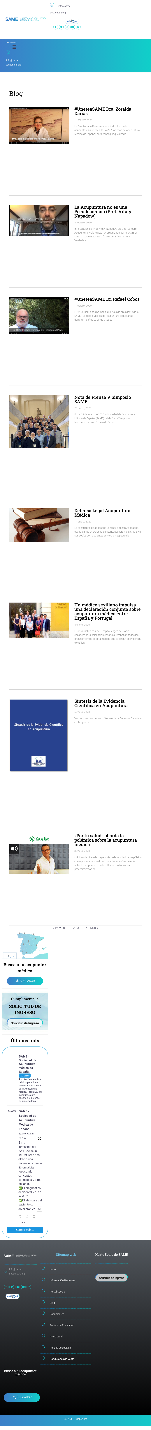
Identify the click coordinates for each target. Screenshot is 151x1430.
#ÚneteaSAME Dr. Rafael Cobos (107, 299)
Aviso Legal (56, 1336)
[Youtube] (72, 27)
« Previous (59, 928)
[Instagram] (78, 27)
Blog (52, 1302)
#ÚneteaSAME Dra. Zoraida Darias (102, 111)
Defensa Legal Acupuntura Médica (102, 513)
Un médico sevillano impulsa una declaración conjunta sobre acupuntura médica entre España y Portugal (107, 611)
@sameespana (26, 1133)
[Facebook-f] (55, 27)
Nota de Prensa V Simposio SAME (102, 399)
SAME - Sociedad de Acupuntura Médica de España (27, 1120)
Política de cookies (60, 1347)
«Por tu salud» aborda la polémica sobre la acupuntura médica (105, 840)
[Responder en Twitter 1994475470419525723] (20, 1217)
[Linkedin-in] (67, 27)
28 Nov (22, 1138)
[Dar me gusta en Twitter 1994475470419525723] (35, 1217)
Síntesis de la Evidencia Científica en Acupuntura (101, 703)
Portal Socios (57, 1291)
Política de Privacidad (62, 1325)
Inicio (53, 1269)
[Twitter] (61, 27)
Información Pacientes (63, 1280)
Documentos (57, 1314)
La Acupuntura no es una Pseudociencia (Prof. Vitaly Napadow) (102, 211)
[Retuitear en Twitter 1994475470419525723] (28, 1217)
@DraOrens (26, 1155)
